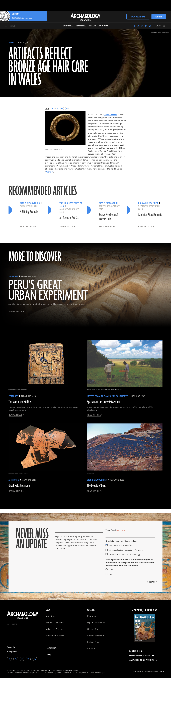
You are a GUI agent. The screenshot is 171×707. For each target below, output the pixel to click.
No (111, 574)
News (11, 43)
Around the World (95, 635)
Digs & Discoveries (96, 622)
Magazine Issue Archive (141, 660)
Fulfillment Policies (55, 635)
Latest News (103, 26)
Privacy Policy (12, 651)
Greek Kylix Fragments (19, 485)
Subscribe (158, 17)
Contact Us (11, 647)
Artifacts (91, 648)
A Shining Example (29, 212)
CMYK (161, 671)
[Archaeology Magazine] (22, 619)
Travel (48, 654)
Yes (111, 569)
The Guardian (110, 114)
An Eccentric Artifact (69, 218)
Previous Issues (81, 26)
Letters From (93, 642)
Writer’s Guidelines (55, 622)
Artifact (49, 172)
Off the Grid (93, 629)
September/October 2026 (144, 610)
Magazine (121, 545)
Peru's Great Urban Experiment (48, 290)
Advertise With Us (54, 629)
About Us (50, 616)
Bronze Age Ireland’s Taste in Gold (108, 217)
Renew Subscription (138, 17)
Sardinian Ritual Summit (150, 215)
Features (91, 616)
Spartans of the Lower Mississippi (103, 402)
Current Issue (68, 26)
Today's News (51, 648)
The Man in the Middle (20, 402)
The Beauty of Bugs (96, 485)
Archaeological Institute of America (126, 550)
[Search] (6, 26)
